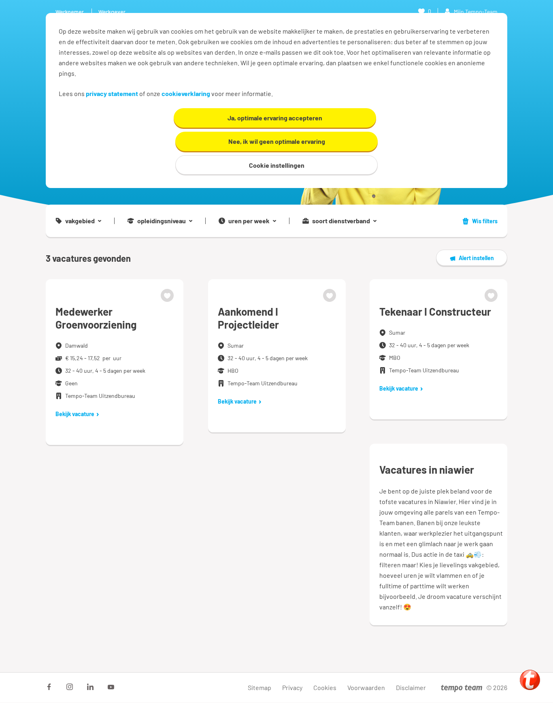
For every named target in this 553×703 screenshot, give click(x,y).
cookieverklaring (186, 93)
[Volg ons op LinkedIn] (90, 687)
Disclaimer (411, 687)
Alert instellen (476, 257)
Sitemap (259, 687)
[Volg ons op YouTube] (111, 687)
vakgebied (80, 221)
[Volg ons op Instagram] (69, 687)
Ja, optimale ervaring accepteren (275, 118)
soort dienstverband (341, 221)
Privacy (292, 687)
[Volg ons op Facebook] (49, 687)
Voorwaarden (366, 687)
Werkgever (111, 11)
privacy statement (112, 93)
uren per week (249, 221)
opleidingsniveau (161, 221)
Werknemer (69, 11)
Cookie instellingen (276, 165)
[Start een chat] (530, 680)
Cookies (324, 687)
